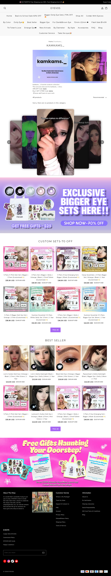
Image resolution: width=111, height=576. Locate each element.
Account (58, 511)
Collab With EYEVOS (9, 534)
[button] (55, 142)
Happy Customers (8, 545)
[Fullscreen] (70, 112)
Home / (51, 41)
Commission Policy (9, 537)
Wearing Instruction (88, 504)
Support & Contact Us (62, 504)
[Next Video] (102, 142)
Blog (83, 515)
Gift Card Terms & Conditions (91, 511)
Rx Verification (86, 500)
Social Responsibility (88, 507)
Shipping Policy (60, 522)
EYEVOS (55, 8)
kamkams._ (58, 41)
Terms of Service (61, 525)
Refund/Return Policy (62, 518)
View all (55, 330)
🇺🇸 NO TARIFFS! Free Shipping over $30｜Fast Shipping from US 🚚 (42, 2)
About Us (85, 497)
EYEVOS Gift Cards (9, 541)
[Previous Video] (9, 142)
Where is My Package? (63, 497)
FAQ (57, 507)
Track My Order (60, 500)
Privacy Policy (60, 515)
